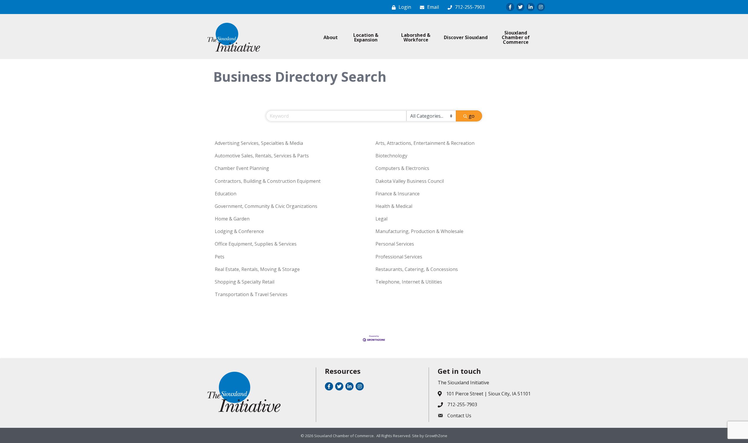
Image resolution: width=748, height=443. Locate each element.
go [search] (472, 116)
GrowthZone (436, 435)
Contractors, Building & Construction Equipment (268, 181)
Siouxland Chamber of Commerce (516, 37)
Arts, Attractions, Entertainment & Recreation (425, 143)
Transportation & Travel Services (251, 294)
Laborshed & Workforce (415, 37)
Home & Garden (232, 219)
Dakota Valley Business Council (409, 181)
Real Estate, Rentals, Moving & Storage (257, 269)
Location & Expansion (365, 37)
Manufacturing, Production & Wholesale (419, 231)
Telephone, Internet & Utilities (408, 282)
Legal (381, 219)
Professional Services (398, 256)
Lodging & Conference (239, 231)
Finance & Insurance (397, 193)
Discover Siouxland (466, 37)
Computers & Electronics (402, 168)
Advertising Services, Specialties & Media (259, 143)
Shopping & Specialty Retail (244, 282)
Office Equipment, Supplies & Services (256, 244)
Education (225, 193)
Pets (219, 256)
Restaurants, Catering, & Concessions (416, 269)
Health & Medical (393, 206)
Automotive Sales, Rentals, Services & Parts (262, 155)
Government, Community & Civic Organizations (266, 206)
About (330, 37)
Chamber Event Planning (242, 168)
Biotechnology (391, 155)
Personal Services (394, 244)
